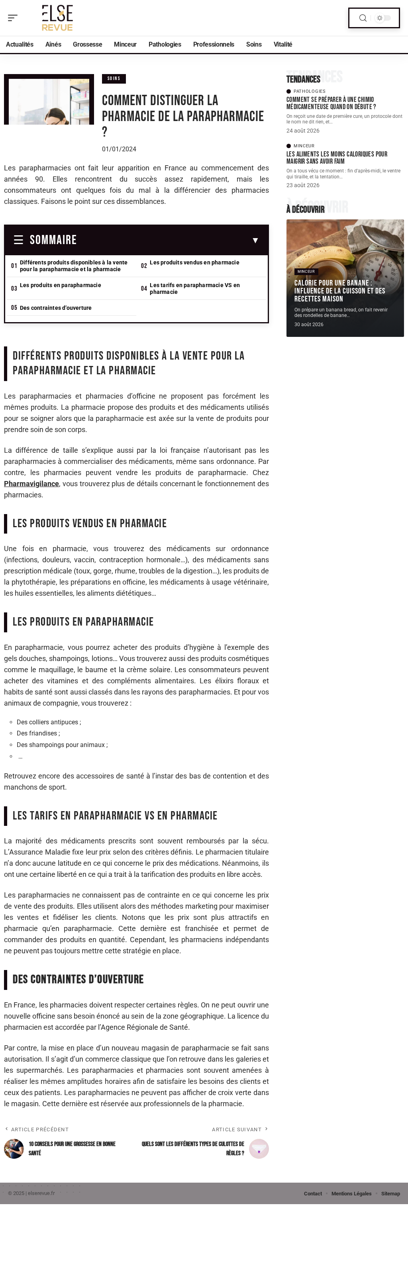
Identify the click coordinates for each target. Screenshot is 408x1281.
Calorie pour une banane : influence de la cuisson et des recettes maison (339, 291)
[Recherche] (363, 18)
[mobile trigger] (15, 18)
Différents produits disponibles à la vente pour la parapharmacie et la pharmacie (74, 265)
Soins (114, 79)
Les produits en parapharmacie (60, 285)
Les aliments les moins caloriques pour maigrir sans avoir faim (336, 158)
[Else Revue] (57, 18)
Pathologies (310, 91)
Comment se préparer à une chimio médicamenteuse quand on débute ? (331, 103)
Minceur (304, 146)
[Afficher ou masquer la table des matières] (168, 240)
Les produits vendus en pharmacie (194, 262)
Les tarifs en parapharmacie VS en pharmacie (195, 288)
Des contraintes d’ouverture (56, 308)
